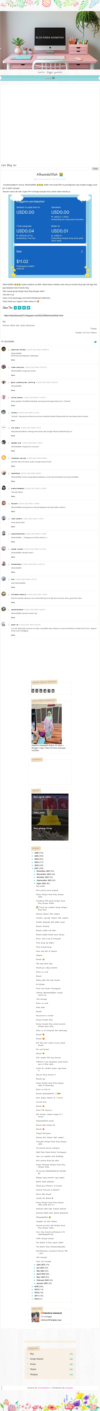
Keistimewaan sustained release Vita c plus (52, 1252)
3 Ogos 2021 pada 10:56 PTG (47, 382)
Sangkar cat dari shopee (46, 1221)
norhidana (16, 564)
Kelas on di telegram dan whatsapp (51, 1030)
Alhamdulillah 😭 (43, 1217)
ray (13, 579)
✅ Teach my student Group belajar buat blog (51, 908)
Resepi (33, 1364)
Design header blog (44, 1019)
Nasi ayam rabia (42, 797)
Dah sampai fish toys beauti (48, 1057)
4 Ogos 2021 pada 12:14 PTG (35, 549)
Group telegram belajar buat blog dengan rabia (50, 1166)
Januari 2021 (42, 1283)
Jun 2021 (41, 1267)
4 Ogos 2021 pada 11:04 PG (35, 488)
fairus (14, 413)
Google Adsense (36, 1359)
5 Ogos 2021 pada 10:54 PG (29, 625)
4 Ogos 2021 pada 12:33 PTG (33, 564)
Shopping (34, 1374)
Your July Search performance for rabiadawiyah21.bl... (50, 1233)
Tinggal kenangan (43, 1133)
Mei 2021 (41, 1271)
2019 (36, 1289)
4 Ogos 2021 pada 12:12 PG (28, 413)
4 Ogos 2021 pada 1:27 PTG (26, 579)
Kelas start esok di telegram (48, 938)
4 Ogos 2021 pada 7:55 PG (32, 443)
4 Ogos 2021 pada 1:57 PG (31, 428)
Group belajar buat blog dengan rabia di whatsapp (50, 1084)
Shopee (39, 955)
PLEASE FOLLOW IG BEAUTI (47, 1190)
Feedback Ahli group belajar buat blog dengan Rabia (50, 902)
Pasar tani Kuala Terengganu (48, 988)
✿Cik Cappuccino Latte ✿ (23, 382)
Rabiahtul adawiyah (52, 1313)
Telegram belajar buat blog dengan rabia (51, 1142)
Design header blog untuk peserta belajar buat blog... (50, 1025)
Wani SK (14, 625)
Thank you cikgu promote (46, 967)
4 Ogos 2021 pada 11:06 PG (28, 504)
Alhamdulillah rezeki (45, 1121)
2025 (36, 856)
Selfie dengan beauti (45, 1238)
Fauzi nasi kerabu (43, 1261)
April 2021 (41, 1274)
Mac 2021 (41, 1277)
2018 (36, 1292)
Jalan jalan (39, 813)
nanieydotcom (17, 534)
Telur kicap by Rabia (45, 942)
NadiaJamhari (17, 488)
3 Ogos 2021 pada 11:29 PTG (34, 397)
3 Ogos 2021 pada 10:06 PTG (38, 350)
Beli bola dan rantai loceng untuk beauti (50, 1044)
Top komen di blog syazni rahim (49, 1242)
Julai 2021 (41, 1264)
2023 (36, 862)
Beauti (39, 976)
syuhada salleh (18, 458)
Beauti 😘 (40, 959)
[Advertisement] (11, 124)
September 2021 (44, 880)
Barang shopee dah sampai (48, 914)
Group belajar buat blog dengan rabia (50, 895)
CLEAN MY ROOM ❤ (44, 1198)
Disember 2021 (44, 871)
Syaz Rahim (16, 519)
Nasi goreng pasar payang (47, 890)
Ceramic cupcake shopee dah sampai (52, 918)
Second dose (41, 1102)
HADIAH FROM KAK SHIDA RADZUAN (52, 1213)
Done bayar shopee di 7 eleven (49, 1097)
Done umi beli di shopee (46, 951)
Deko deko (40, 1007)
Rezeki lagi (40, 1079)
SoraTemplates (44, 1388)
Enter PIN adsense (44, 1110)
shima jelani (17, 549)
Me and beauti (42, 1049)
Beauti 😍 (40, 1034)
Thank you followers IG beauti (49, 1185)
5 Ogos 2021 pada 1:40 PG (37, 594)
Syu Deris (15, 428)
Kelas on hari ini (43, 1089)
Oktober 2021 (43, 877)
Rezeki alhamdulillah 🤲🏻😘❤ (48, 1093)
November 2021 (44, 874)
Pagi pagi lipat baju (44, 963)
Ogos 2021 (42, 883)
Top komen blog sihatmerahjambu (50, 1246)
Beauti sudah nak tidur (46, 930)
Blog (32, 1354)
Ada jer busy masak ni (46, 1074)
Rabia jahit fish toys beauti (48, 980)
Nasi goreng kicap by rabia (47, 1160)
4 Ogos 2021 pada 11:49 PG (35, 534)
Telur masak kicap (44, 947)
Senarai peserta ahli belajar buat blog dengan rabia (50, 1226)
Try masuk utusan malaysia (48, 1148)
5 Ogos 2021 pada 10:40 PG (34, 610)
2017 (36, 1295)
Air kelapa (40, 984)
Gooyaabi (69, 1387)
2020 (36, 1286)
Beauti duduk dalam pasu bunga (50, 934)
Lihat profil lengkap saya (51, 1320)
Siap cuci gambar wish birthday (49, 1156)
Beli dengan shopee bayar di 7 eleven (49, 1115)
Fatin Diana (17, 397)
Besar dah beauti (43, 1194)
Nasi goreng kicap (42, 828)
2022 (36, 865)
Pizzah (14, 504)
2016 (36, 1299)
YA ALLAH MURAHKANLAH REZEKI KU (51, 1172)
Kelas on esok (42, 972)
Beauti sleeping (42, 926)
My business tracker (45, 1015)
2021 (36, 868)
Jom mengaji (41, 999)
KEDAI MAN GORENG (45, 1181)
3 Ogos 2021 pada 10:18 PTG (35, 367)
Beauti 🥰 (40, 1038)
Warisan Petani (18, 350)
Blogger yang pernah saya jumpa (50, 1177)
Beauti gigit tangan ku (45, 1125)
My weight (40, 886)
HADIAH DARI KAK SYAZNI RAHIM (51, 1209)
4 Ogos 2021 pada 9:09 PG (37, 458)
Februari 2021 (43, 1280)
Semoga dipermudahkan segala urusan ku (49, 994)
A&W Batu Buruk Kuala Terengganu (51, 1152)
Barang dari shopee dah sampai (50, 1137)
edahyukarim (17, 610)
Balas (13, 360)
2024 (36, 859)
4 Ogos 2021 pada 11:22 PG (33, 519)
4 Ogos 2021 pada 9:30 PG (31, 473)
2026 (36, 853)
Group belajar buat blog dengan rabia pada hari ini (50, 1203)
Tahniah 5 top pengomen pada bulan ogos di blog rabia (52, 1063)
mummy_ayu (16, 443)
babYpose (15, 473)
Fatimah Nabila (18, 594)
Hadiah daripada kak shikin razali (50, 922)
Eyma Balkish (17, 367)
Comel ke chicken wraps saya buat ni (51, 1069)
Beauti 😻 (40, 1053)
